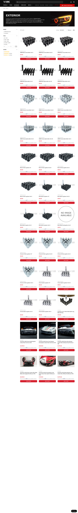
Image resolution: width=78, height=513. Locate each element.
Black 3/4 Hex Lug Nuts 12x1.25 (45, 167)
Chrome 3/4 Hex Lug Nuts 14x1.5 (26, 282)
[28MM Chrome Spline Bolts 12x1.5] (28, 127)
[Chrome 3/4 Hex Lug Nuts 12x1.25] (47, 242)
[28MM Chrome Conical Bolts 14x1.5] (66, 98)
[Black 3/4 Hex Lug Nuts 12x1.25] (47, 156)
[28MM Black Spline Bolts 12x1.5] (28, 70)
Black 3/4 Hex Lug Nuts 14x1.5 (26, 196)
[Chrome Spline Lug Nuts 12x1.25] (66, 271)
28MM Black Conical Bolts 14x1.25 (45, 52)
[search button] (17, 2)
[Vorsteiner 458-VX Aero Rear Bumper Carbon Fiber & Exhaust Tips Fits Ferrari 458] (66, 330)
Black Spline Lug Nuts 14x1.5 (44, 225)
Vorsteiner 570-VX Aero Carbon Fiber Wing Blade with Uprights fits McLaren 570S (28, 373)
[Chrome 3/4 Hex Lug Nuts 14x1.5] (28, 271)
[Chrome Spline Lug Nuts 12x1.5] (28, 300)
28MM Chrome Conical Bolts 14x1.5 (65, 110)
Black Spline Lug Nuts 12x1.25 (63, 196)
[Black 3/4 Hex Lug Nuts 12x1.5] (66, 156)
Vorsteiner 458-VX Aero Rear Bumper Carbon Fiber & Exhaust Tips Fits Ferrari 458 (65, 342)
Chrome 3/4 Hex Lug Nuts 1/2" (26, 253)
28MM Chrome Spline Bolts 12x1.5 (27, 138)
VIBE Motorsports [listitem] (7, 31)
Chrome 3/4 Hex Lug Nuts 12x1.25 (45, 253)
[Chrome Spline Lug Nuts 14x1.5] (47, 300)
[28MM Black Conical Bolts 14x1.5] (66, 41)
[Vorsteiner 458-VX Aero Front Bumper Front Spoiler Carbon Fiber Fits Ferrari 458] (47, 330)
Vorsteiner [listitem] (6, 33)
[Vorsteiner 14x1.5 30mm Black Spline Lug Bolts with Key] (66, 300)
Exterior (7, 8)
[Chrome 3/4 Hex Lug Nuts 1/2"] (28, 242)
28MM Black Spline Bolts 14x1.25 (45, 81)
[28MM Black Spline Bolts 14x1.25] (47, 70)
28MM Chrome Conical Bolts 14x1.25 (46, 110)
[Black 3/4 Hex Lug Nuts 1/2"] (28, 156)
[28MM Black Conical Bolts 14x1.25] (47, 41)
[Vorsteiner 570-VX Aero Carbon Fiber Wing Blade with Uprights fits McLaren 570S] (28, 361)
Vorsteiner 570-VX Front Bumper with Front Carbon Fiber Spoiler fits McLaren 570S (47, 373)
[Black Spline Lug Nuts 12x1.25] (66, 185)
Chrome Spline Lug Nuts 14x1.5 (45, 311)
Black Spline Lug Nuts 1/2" (44, 196)
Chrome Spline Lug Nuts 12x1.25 (64, 282)
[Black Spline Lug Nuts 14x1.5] (47, 214)
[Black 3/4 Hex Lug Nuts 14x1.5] (28, 185)
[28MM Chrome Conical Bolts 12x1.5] (28, 98)
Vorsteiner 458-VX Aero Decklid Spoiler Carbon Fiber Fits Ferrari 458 (28, 342)
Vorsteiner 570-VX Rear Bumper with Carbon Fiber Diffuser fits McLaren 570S (65, 373)
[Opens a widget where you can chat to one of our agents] (74, 511)
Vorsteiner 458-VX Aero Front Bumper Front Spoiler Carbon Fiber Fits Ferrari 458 (47, 342)
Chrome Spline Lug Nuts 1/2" (44, 282)
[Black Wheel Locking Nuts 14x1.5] (66, 214)
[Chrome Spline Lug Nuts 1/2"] (47, 271)
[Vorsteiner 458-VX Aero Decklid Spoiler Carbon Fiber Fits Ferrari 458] (28, 330)
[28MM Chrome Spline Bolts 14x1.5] (66, 127)
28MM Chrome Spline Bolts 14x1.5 (64, 138)
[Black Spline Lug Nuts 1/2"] (47, 185)
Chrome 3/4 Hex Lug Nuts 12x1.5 (64, 253)
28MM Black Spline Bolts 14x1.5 (64, 81)
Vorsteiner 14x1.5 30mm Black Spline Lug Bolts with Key (66, 312)
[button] (74, 2)
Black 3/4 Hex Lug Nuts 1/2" (25, 167)
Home (4, 8)
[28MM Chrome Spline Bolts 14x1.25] (47, 127)
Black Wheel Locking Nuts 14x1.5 (64, 225)
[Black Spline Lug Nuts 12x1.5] (28, 214)
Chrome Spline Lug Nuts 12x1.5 (26, 311)
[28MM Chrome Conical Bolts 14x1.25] (47, 98)
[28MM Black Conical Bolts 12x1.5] (28, 41)
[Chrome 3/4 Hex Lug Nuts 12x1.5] (66, 242)
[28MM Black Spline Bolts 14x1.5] (66, 70)
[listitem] (10, 38)
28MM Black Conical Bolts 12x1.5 (26, 52)
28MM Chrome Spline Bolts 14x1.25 (46, 138)
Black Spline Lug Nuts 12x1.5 (26, 225)
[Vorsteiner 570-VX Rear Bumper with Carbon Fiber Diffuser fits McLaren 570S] (66, 361)
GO (16, 46)
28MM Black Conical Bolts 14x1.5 (64, 52)
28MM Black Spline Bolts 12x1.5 (26, 81)
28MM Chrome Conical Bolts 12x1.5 (27, 110)
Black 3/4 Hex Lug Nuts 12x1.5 (64, 167)
